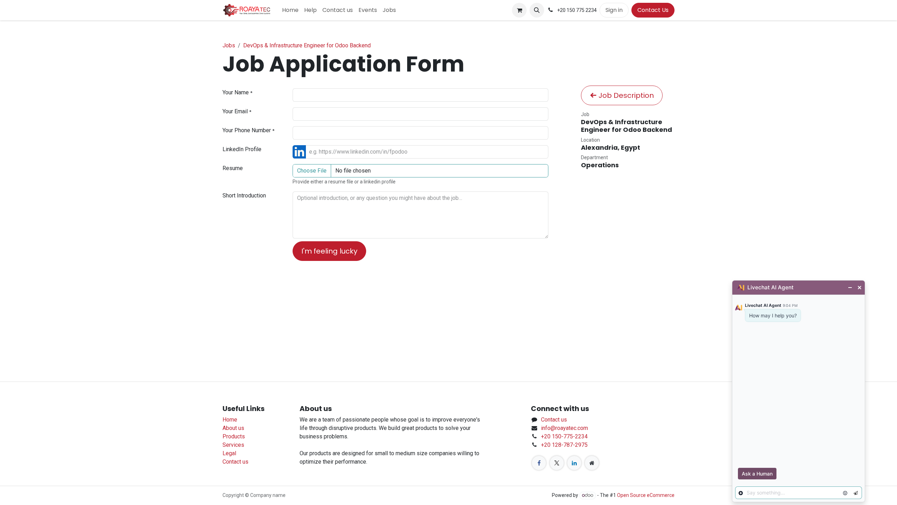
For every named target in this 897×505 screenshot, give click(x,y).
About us (233, 428)
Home (229, 419)
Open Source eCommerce (646, 495)
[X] (557, 463)
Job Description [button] (625, 95)
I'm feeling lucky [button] (329, 251)
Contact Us (653, 10)
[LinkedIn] (574, 463)
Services (233, 445)
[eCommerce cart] (519, 10)
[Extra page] (592, 463)
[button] (536, 10)
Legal (229, 453)
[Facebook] (539, 463)
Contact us (235, 461)
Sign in (614, 10)
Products (233, 436)
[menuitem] (290, 10)
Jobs (228, 45)
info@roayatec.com (564, 428)
